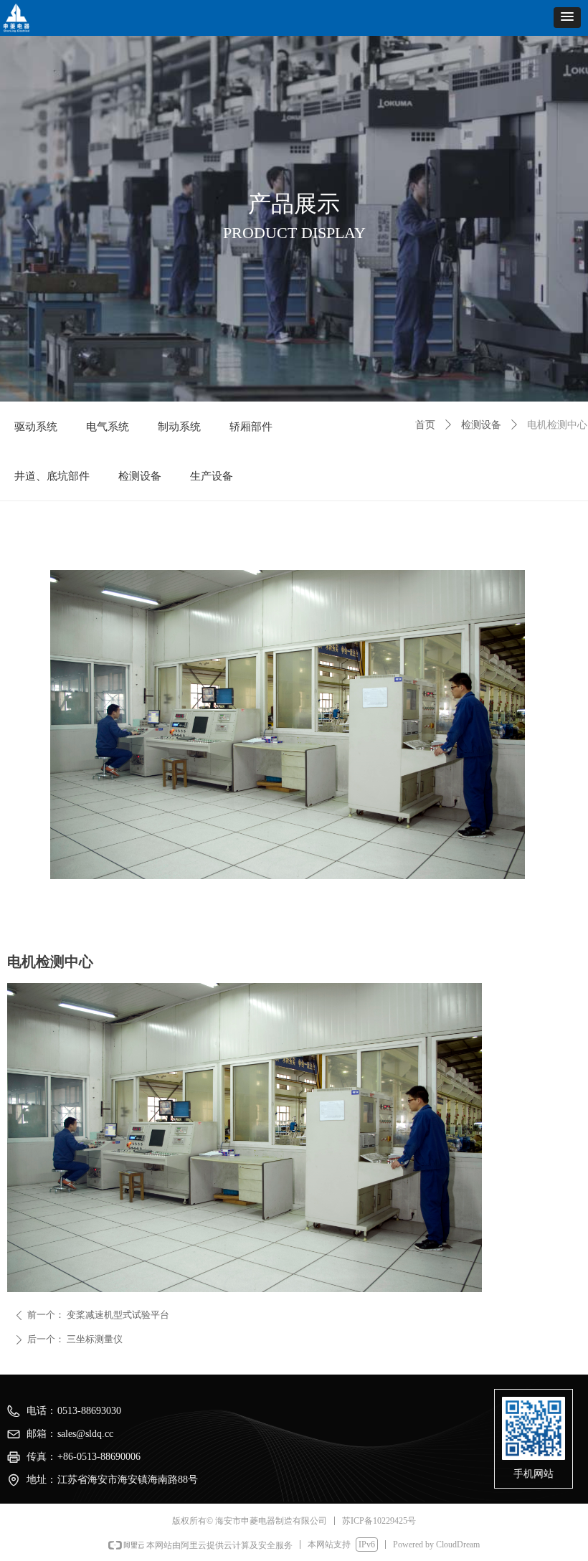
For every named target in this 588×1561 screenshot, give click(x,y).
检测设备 (481, 424)
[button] (567, 17)
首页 (425, 424)
